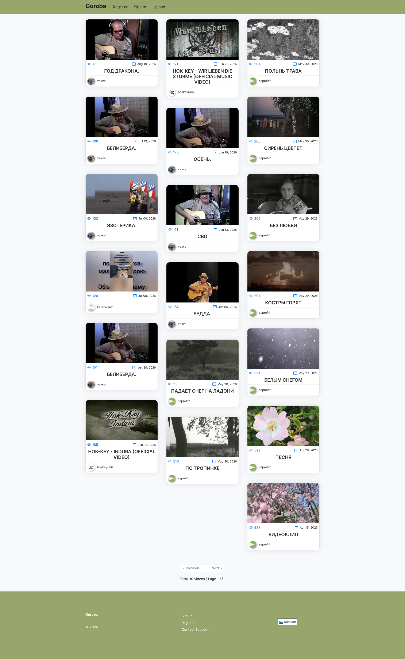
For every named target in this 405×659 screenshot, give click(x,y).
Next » (217, 568)
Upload (159, 7)
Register (120, 7)
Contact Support (195, 629)
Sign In (140, 7)
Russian (289, 622)
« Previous (191, 568)
